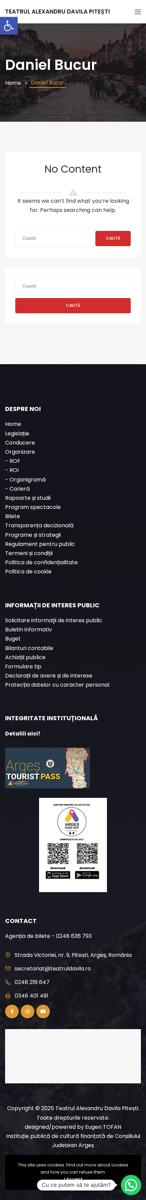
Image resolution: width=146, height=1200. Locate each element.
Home (13, 83)
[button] (9, 26)
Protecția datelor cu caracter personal (57, 685)
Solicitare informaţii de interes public (53, 620)
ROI (14, 470)
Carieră (20, 489)
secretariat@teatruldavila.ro (53, 968)
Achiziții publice (25, 657)
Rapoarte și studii (28, 498)
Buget (13, 639)
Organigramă (28, 480)
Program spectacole (33, 507)
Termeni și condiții (29, 553)
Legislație (17, 433)
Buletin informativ (28, 629)
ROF (15, 461)
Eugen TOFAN (103, 1127)
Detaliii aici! (22, 733)
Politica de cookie (28, 571)
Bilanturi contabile (29, 648)
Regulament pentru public (40, 544)
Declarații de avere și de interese (48, 676)
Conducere (20, 443)
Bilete (12, 516)
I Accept (73, 1179)
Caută (113, 238)
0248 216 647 (32, 982)
